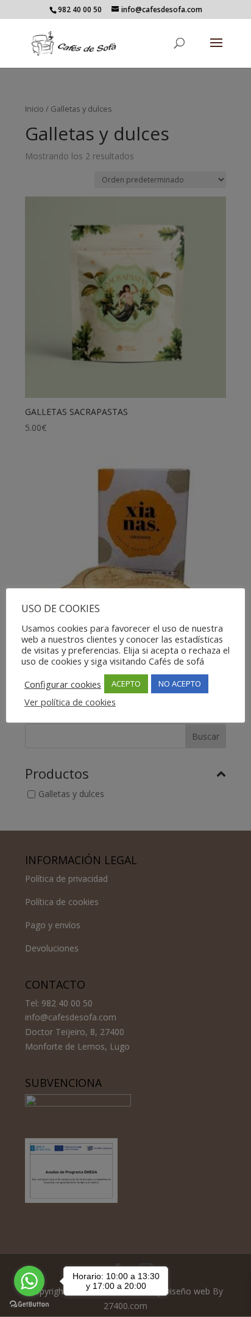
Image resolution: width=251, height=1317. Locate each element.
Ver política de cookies (70, 701)
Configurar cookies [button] (62, 684)
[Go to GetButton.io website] (29, 1304)
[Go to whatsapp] (29, 1281)
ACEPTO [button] (126, 683)
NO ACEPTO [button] (179, 683)
